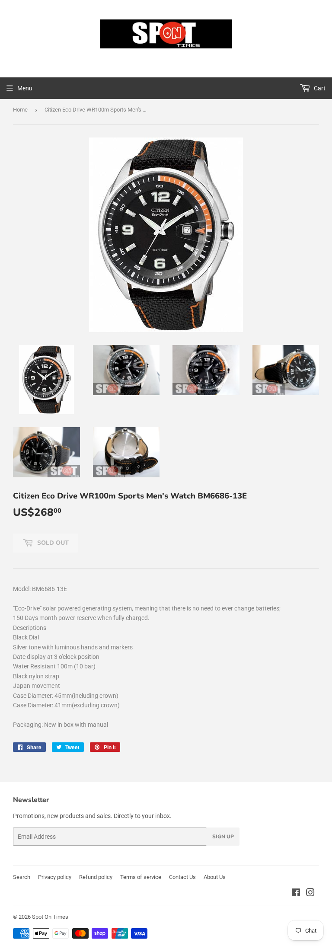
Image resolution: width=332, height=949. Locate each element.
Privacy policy (54, 877)
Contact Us (182, 877)
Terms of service (140, 877)
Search (21, 877)
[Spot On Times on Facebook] (295, 893)
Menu (24, 88)
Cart (319, 88)
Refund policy (95, 877)
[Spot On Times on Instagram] (310, 893)
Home (20, 109)
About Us (215, 877)
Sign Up (223, 836)
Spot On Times (50, 917)
